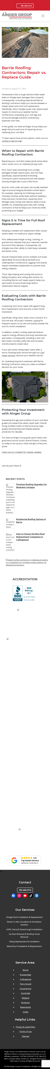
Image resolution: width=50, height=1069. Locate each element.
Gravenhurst (25, 988)
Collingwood (25, 979)
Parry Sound (25, 984)
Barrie (25, 970)
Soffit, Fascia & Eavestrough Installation (24, 929)
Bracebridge (25, 974)
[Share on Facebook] (8, 472)
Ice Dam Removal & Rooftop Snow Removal (24, 935)
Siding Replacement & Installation (24, 941)
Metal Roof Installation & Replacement (24, 946)
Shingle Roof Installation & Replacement (24, 917)
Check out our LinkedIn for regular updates (22, 452)
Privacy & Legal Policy (25, 1027)
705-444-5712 (26, 6)
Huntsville (25, 993)
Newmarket (25, 1007)
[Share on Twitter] (13, 472)
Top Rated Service (30, 860)
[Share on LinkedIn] (18, 472)
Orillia (25, 1012)
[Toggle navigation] (43, 16)
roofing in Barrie (9, 141)
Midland (25, 998)
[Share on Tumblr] (22, 472)
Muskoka (25, 1002)
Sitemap (25, 1036)
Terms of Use (25, 1031)
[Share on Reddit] (27, 472)
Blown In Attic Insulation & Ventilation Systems (24, 923)
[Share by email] (32, 472)
